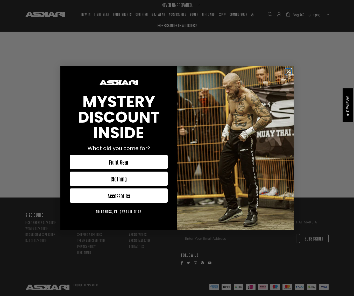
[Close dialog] (288, 71)
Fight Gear (119, 162)
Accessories (119, 195)
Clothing (119, 178)
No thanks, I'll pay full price (118, 211)
